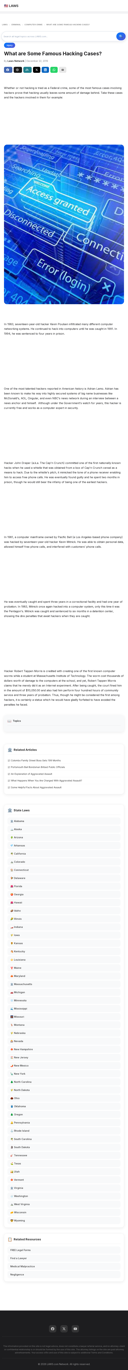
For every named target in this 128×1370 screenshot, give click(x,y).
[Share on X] (36, 70)
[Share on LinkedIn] (45, 70)
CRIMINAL (16, 24)
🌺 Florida (16, 886)
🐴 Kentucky (17, 951)
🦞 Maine (15, 967)
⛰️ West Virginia (20, 1204)
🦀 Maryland (17, 976)
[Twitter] (64, 1328)
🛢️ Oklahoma (18, 1106)
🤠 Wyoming (17, 1220)
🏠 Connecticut (19, 870)
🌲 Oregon (16, 1114)
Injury (9, 45)
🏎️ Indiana (16, 927)
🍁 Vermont (17, 1179)
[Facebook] (52, 1328)
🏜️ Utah (15, 1171)
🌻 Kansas (16, 943)
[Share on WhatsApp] (54, 70)
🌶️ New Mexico (19, 1065)
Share (8, 70)
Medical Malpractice (22, 1266)
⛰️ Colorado (17, 861)
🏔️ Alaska (16, 829)
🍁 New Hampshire (21, 1049)
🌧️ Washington (19, 1196)
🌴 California (18, 853)
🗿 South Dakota (20, 1147)
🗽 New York (17, 1073)
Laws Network (16, 61)
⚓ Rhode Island (19, 1130)
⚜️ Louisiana (18, 959)
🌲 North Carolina (21, 1081)
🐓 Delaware (17, 878)
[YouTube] (75, 1328)
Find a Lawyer (18, 1258)
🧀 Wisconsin (18, 1212)
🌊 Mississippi (18, 1008)
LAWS (5, 24)
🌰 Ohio (15, 1098)
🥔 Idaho (15, 910)
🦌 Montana (17, 1024)
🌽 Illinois (16, 918)
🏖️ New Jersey (19, 1057)
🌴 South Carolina (21, 1139)
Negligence (17, 1274)
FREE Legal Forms (20, 1250)
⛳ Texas (15, 1163)
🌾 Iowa (15, 935)
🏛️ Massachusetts (21, 984)
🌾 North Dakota (20, 1090)
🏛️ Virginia (16, 1187)
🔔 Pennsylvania (20, 1122)
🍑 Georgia (17, 894)
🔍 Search (121, 36)
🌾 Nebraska (18, 1033)
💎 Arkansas (17, 845)
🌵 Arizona (16, 837)
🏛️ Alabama (17, 821)
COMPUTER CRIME (33, 24)
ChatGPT (18, 70)
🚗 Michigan (17, 992)
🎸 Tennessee (18, 1155)
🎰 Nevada (16, 1041)
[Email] (62, 70)
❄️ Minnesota (18, 1000)
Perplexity (27, 70)
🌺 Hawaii (16, 902)
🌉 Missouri (17, 1016)
